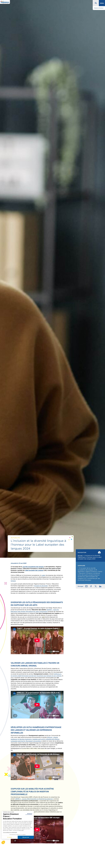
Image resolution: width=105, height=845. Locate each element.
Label (43, 575)
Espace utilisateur (99, 8)
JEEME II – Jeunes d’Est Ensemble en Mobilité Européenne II (34, 799)
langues (13, 581)
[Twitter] (95, 586)
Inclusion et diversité (41, 585)
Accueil (80, 555)
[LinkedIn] (100, 586)
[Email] (86, 586)
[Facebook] (91, 586)
